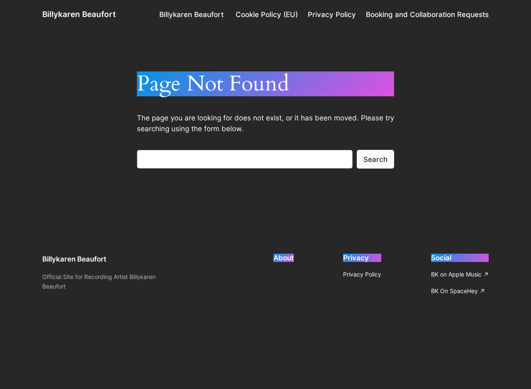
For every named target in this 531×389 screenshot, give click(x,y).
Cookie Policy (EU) (267, 14)
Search (375, 159)
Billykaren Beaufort (79, 14)
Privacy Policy (332, 14)
